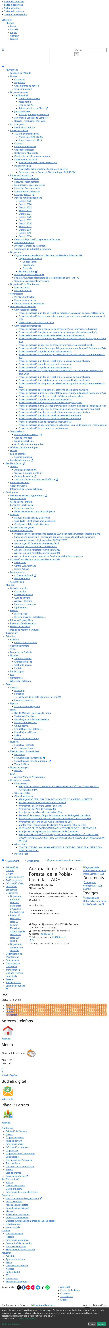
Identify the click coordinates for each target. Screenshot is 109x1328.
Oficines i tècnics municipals (20, 1166)
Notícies (10, 1268)
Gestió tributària (14, 1188)
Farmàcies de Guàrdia (17, 1265)
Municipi (6, 1230)
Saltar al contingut (13, 4)
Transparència (13, 969)
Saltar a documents (14, 11)
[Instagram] (33, 1287)
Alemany (14, 35)
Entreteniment (13, 1224)
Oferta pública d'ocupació (19, 1160)
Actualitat (10, 1005)
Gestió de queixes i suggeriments (22, 1198)
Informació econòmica (17, 1147)
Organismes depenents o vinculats (64, 860)
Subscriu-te (7, 1098)
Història (10, 1236)
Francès (14, 38)
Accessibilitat (66, 1296)
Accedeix (6, 1038)
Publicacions (12, 1014)
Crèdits (64, 1299)
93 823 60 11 (47, 933)
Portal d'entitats (14, 1201)
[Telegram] (38, 1287)
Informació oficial (15, 883)
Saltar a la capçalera (14, 1)
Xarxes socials (13, 1227)
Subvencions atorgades (18, 1214)
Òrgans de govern (15, 876)
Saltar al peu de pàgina (15, 14)
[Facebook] (23, 1287)
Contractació (12, 960)
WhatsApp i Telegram (16, 1281)
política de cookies (27, 1318)
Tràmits (9, 1182)
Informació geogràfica (17, 1240)
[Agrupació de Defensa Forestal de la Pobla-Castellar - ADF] (95, 870)
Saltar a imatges (12, 8)
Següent (14, 1075)
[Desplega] (22, 861)
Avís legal (65, 1286)
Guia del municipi (14, 1233)
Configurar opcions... (11, 1324)
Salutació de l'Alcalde (16, 1131)
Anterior (6, 1075)
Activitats (10, 1256)
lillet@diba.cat (59, 937)
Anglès (13, 32)
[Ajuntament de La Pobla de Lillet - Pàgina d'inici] (25, 55)
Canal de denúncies (15, 1176)
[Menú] (3, 66)
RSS (8, 1275)
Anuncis (10, 1011)
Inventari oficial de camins (19, 1243)
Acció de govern (14, 880)
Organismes (33, 860)
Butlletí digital (13, 1272)
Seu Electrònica (9, 1179)
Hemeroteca (12, 1278)
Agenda (10, 1008)
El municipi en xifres (16, 1246)
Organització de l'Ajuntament (20, 1153)
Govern (9, 873)
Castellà (14, 29)
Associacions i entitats (17, 1204)
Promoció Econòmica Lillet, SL (15, 918)
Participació (7, 1195)
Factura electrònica (15, 1185)
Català (13, 26)
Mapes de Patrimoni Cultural (20, 1249)
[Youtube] (28, 1287)
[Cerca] (76, 54)
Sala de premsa (13, 982)
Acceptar (101, 1324)
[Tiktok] (43, 1287)
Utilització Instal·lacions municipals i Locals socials (31, 1220)
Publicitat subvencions (17, 1217)
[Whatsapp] (47, 1287)
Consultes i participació (17, 1208)
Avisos (9, 1262)
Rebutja (91, 1324)
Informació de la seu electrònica (22, 1192)
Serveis (9, 979)
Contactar (7, 19)
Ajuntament (13, 860)
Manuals (10, 1211)
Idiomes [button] (10, 22)
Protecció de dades (70, 1290)
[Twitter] (19, 1287)
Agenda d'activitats (15, 1259)
